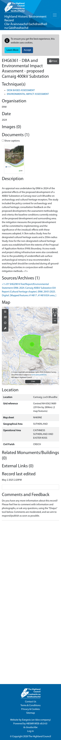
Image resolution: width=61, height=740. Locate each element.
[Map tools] (5, 328)
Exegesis (26, 720)
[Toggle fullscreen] (54, 311)
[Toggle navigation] (54, 15)
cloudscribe (31, 727)
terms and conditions (38, 375)
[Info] (5, 323)
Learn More (12, 50)
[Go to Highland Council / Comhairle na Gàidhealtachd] (14, 6)
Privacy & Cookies (30, 709)
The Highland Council (39, 736)
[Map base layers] (5, 317)
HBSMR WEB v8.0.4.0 (37, 723)
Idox (37, 720)
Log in (30, 731)
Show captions (12, 141)
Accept (27, 50)
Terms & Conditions (30, 705)
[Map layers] (5, 312)
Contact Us (30, 702)
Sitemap (30, 713)
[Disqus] (30, 562)
